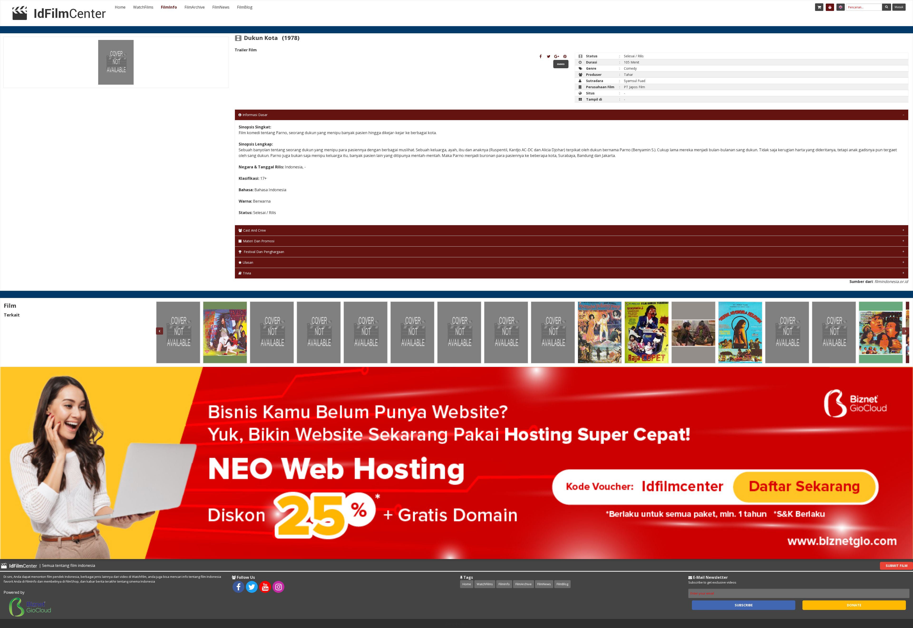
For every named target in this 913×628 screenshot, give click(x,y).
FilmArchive (195, 7)
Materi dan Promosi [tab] (258, 241)
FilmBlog (245, 7)
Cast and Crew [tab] (254, 230)
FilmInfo (169, 7)
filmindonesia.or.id (891, 281)
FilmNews (220, 7)
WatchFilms (143, 7)
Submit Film (897, 565)
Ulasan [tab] (248, 262)
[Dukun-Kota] (540, 56)
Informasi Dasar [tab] (255, 114)
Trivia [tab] (247, 273)
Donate (854, 605)
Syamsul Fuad (634, 80)
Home (120, 7)
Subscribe (744, 605)
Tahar (628, 74)
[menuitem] (120, 7)
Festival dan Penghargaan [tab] (263, 251)
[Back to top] (897, 598)
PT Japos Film (634, 87)
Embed (561, 64)
